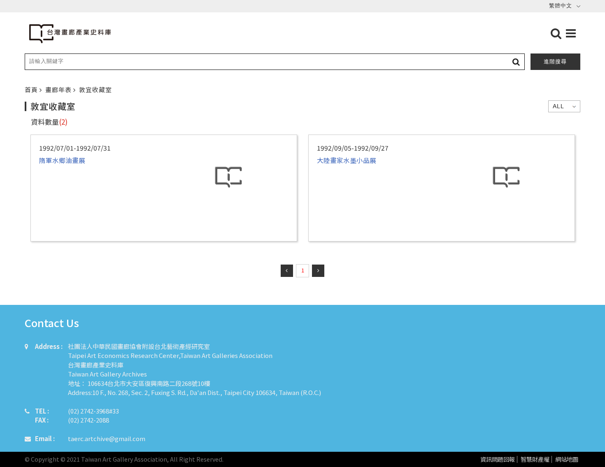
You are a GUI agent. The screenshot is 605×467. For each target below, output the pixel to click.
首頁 (32, 89)
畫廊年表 (59, 89)
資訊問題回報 (497, 459)
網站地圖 (566, 459)
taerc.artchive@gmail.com (106, 438)
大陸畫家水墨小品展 (346, 160)
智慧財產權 (535, 459)
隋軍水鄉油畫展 (62, 160)
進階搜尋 (555, 61)
